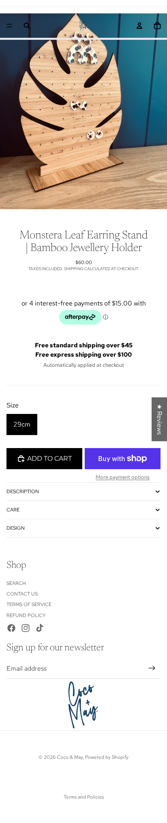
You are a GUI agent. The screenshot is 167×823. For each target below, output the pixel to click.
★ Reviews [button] (159, 419)
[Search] (27, 26)
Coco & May (70, 757)
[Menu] (9, 25)
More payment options (123, 477)
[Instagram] (25, 628)
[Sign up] (152, 668)
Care (12, 510)
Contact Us (22, 594)
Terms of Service (28, 604)
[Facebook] (11, 628)
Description (22, 491)
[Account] (139, 26)
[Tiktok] (40, 628)
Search (16, 583)
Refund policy (26, 615)
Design (15, 528)
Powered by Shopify (106, 757)
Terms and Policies (84, 797)
